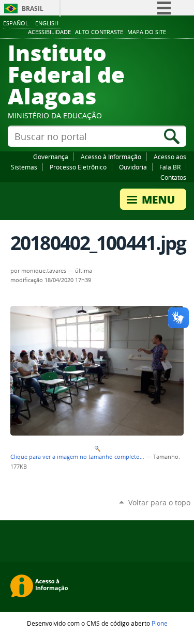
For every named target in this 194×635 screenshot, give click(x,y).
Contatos (173, 177)
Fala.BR (170, 167)
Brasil (32, 8)
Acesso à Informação (111, 156)
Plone (160, 623)
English (46, 23)
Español (15, 23)
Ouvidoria (133, 167)
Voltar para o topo (159, 502)
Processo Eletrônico (78, 167)
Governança (50, 156)
